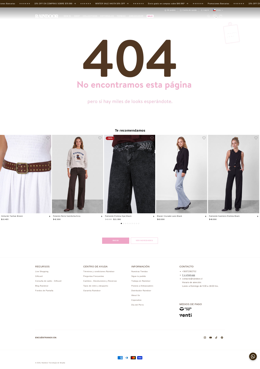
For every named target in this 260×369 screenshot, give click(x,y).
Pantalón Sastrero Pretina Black (224, 216)
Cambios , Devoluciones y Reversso (100, 281)
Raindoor (45, 363)
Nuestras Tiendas (139, 271)
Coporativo (136, 300)
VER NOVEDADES (144, 240)
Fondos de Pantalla (44, 290)
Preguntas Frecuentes (93, 276)
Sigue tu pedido (138, 276)
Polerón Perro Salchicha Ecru (66, 216)
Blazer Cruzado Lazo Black (169, 216)
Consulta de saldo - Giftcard (48, 281)
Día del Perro (137, 305)
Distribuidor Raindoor (141, 290)
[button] (76, 16)
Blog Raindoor (41, 286)
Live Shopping (41, 271)
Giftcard (39, 276)
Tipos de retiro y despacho (95, 286)
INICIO (116, 240)
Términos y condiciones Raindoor (99, 271)
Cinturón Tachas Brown (12, 216)
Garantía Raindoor (92, 290)
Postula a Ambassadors (142, 286)
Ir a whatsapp (188, 275)
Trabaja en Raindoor (140, 281)
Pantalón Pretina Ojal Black (118, 216)
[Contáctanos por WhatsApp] (253, 356)
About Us (135, 295)
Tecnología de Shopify (57, 363)
